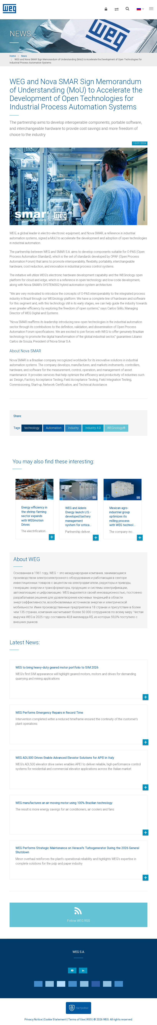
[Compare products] (116, 8)
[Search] (127, 8)
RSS (89, 1019)
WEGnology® (116, 428)
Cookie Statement (55, 1019)
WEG (8, 8)
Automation (53, 428)
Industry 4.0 (93, 428)
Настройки (82, 1007)
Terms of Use (76, 1019)
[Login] (106, 8)
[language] (140, 8)
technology (31, 428)
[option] (34, 506)
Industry (73, 428)
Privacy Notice (33, 1019)
